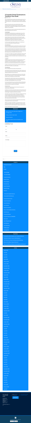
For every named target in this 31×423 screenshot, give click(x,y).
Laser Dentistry (6, 205)
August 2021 (6, 326)
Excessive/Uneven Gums (8, 198)
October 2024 (6, 270)
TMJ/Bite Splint (6, 227)
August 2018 (6, 375)
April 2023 (5, 299)
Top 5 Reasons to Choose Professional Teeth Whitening (13, 240)
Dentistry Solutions (9, 117)
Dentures (5, 190)
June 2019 (5, 359)
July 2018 (5, 377)
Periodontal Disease (7, 214)
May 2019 (5, 362)
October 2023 (6, 286)
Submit (15, 150)
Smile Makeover (6, 223)
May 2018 (5, 380)
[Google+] (27, 1)
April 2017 (5, 389)
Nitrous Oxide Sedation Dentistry (9, 209)
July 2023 (5, 292)
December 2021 (6, 317)
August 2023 (6, 290)
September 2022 (6, 310)
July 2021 (5, 328)
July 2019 (5, 357)
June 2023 (5, 295)
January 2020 (6, 348)
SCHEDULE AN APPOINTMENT (15, 397)
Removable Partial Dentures (9, 195)
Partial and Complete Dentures (9, 193)
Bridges (5, 169)
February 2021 (6, 339)
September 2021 (6, 324)
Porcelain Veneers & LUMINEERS (9, 216)
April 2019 (5, 364)
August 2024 (6, 274)
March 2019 (6, 366)
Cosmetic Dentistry (7, 177)
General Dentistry (7, 203)
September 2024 (6, 272)
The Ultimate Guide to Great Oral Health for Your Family (14, 120)
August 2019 (6, 355)
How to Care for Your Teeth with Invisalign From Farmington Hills (14, 112)
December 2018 (6, 368)
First (6, 129)
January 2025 (6, 263)
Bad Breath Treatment (7, 164)
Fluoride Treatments (7, 200)
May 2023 (5, 297)
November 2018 (6, 371)
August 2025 (6, 250)
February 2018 (6, 386)
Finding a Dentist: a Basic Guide (11, 114)
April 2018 (5, 382)
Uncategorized (6, 229)
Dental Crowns (6, 179)
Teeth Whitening (6, 225)
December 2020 (6, 342)
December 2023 (6, 281)
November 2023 (6, 283)
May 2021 (5, 333)
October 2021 (6, 321)
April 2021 (5, 335)
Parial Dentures (6, 212)
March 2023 (6, 301)
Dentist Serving (6, 188)
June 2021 (5, 330)
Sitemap (19, 421)
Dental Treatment (7, 186)
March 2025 (6, 259)
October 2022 (6, 308)
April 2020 (5, 344)
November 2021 (6, 319)
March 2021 (6, 337)
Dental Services (6, 183)
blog (4, 166)
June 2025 (5, 254)
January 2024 (6, 279)
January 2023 (6, 306)
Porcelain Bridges (7, 174)
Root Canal (6, 218)
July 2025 (5, 252)
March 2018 (6, 384)
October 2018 (6, 373)
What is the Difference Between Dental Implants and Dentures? (15, 244)
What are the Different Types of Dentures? (11, 242)
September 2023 (6, 288)
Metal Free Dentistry (7, 207)
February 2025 (6, 261)
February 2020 (6, 346)
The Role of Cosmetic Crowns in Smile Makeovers (12, 238)
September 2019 (6, 353)
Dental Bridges (6, 172)
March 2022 (6, 315)
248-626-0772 (6, 0)
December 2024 (6, 265)
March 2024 (6, 277)
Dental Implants (6, 181)
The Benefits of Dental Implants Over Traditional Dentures (14, 236)
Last (16, 129)
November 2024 (6, 268)
